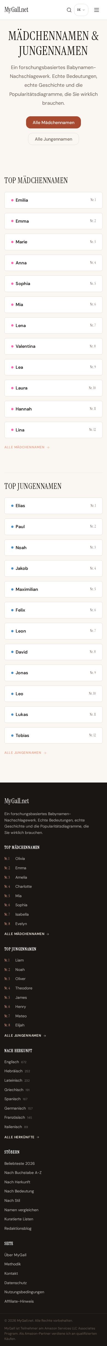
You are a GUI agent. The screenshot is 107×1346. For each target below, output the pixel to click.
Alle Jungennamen (53, 139)
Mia (13, 895)
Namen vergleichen (21, 1209)
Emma (15, 867)
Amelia (15, 877)
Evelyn (15, 923)
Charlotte (18, 886)
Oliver (15, 978)
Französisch (18, 1117)
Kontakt (11, 1273)
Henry (15, 1006)
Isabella (16, 914)
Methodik (12, 1263)
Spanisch (15, 1098)
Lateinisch (17, 1080)
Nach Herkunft (17, 1181)
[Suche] (69, 10)
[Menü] (97, 10)
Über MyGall (15, 1254)
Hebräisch (17, 1070)
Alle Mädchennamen (53, 122)
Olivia (14, 858)
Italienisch (16, 1126)
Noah (14, 969)
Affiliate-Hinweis (19, 1301)
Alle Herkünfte (19, 1137)
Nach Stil (12, 1200)
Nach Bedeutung (19, 1191)
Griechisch (17, 1089)
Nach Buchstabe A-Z (23, 1172)
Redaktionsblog (18, 1228)
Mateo (15, 1015)
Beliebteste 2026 (19, 1163)
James (15, 997)
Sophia (15, 904)
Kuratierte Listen (18, 1218)
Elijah (14, 1025)
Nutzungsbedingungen (24, 1291)
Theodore (18, 988)
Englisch (15, 1061)
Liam (14, 960)
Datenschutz (15, 1282)
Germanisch (18, 1108)
